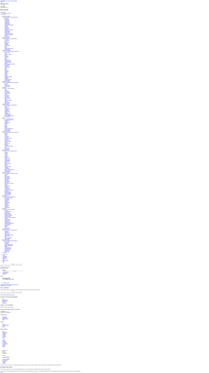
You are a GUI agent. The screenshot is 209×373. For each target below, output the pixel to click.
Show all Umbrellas (8, 193)
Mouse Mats (7, 42)
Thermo (6, 101)
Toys (5, 146)
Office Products (7, 45)
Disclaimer (4, 361)
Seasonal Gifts (7, 122)
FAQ (4, 262)
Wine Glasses (7, 97)
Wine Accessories (8, 170)
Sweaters (4, 345)
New (4, 259)
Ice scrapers (7, 230)
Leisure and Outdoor (6, 172)
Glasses (6, 94)
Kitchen (6, 156)
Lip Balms (6, 201)
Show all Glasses (8, 98)
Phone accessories (8, 224)
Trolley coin (7, 147)
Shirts (6, 68)
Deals (4, 255)
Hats (5, 58)
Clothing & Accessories (7, 50)
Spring (6, 125)
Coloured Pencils (8, 247)
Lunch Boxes (7, 161)
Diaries (6, 84)
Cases (6, 41)
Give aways (7, 136)
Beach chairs (7, 177)
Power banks (7, 225)
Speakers (6, 226)
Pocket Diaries (7, 85)
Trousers (6, 73)
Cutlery (6, 158)
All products (5, 252)
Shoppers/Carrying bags (9, 29)
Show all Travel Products (9, 33)
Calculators (7, 39)
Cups (6, 89)
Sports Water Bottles (8, 100)
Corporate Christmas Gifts (9, 119)
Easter (6, 124)
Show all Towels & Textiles (9, 169)
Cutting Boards (7, 159)
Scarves (6, 67)
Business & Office (6, 37)
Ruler (6, 47)
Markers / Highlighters (9, 245)
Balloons (6, 133)
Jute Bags (6, 26)
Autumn (6, 123)
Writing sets (7, 250)
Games (6, 135)
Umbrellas (6, 190)
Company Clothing (8, 54)
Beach (6, 175)
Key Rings (6, 137)
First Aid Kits (7, 199)
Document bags (7, 22)
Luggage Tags (7, 32)
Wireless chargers (8, 213)
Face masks (7, 198)
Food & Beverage (14, 104)
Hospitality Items (8, 113)
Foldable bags (7, 23)
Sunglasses (7, 71)
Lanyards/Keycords (8, 138)
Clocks (6, 154)
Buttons (6, 134)
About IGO (5, 316)
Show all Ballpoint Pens (9, 244)
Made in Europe (5, 260)
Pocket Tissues (7, 202)
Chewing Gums (7, 108)
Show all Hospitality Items (9, 115)
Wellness (6, 206)
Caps (6, 53)
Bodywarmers (7, 52)
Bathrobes (6, 167)
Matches (6, 142)
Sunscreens (7, 203)
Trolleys (6, 35)
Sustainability (5, 317)
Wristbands (7, 78)
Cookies (6, 112)
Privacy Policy (5, 360)
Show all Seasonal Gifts (9, 128)
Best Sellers (13, 284)
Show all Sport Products (9, 189)
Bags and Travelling (6, 16)
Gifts (3, 117)
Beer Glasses (7, 95)
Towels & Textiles (8, 166)
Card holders (7, 40)
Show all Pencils (8, 249)
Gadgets (6, 218)
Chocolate (6, 109)
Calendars (6, 83)
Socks (6, 69)
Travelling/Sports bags (8, 34)
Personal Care (5, 195)
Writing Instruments (6, 239)
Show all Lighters (8, 141)
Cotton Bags (7, 21)
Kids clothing (7, 64)
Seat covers (7, 182)
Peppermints (7, 110)
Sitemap (4, 363)
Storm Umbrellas (8, 192)
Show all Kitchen (8, 163)
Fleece (6, 55)
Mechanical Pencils (8, 248)
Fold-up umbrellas (8, 191)
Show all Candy (7, 111)
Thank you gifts (7, 129)
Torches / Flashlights (8, 237)
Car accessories (7, 181)
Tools (6, 236)
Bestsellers (4, 258)
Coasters (6, 155)
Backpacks (7, 18)
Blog (4, 261)
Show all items (7, 36)
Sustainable (5, 256)
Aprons (6, 151)
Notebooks (7, 44)
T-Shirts (4, 335)
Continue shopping (6, 282)
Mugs (6, 99)
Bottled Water (7, 105)
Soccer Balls (7, 188)
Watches (6, 75)
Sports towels (7, 168)
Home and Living (6, 149)
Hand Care (7, 200)
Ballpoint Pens (7, 241)
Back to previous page (11, 294)
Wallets (6, 74)
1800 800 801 (2, 285)
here (79, 371)
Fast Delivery (7, 120)
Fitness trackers (7, 220)
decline (11, 371)
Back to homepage (3, 294)
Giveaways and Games (7, 131)
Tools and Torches (14, 229)
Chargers (6, 210)
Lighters (6, 139)
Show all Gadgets (8, 222)
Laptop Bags (7, 27)
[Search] (11, 265)
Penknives (6, 231)
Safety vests (7, 233)
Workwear (6, 77)
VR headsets (7, 221)
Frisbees (6, 184)
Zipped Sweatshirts (8, 79)
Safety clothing (7, 66)
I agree (1, 372)
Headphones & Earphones (9, 223)
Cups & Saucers (7, 93)
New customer (5, 273)
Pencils (6, 246)
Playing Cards (7, 143)
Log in (4, 274)
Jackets (6, 59)
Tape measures (7, 235)
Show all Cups (7, 92)
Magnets (6, 164)
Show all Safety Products (9, 234)
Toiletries (6, 204)
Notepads (6, 43)
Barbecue (6, 174)
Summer (6, 126)
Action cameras (7, 219)
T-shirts (6, 72)
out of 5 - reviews (6, 0)
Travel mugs (7, 91)
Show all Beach (7, 178)
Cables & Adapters (8, 211)
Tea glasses (7, 96)
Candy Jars (7, 107)
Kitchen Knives (7, 160)
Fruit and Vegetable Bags (9, 24)
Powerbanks (5, 342)
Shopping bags (5, 343)
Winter (6, 127)
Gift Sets (6, 121)
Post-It (6, 46)
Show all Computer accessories (10, 217)
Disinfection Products (8, 197)
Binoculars (6, 180)
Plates (6, 165)
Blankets (6, 152)
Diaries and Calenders (6, 81)
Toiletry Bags (7, 205)
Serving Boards (7, 114)
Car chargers (7, 212)
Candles (6, 153)
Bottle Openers (7, 157)
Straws (6, 162)
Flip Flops (6, 56)
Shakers (6, 90)
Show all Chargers (8, 214)
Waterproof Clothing (8, 76)
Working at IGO (5, 318)
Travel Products (7, 31)
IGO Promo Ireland (6, 357)
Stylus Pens (7, 243)
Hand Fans (7, 57)
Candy (6, 106)
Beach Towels (7, 176)
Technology (5, 208)
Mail (10, 285)
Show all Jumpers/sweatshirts (10, 63)
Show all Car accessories (9, 183)
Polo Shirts (7, 65)
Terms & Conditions (6, 359)
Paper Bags (7, 28)
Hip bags (6, 25)
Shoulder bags (7, 30)
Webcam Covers (7, 216)
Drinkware (4, 87)
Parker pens (7, 242)
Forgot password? (6, 272)
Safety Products (7, 232)
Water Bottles (5, 332)
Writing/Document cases (9, 48)
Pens (3, 331)
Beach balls (7, 179)
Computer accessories (8, 215)
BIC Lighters (7, 140)
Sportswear (7, 70)
